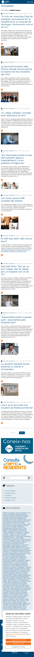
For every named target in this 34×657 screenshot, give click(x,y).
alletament (22, 514)
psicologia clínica (8, 586)
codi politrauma (13, 529)
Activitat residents (8, 13)
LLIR (18, 571)
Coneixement (18, 532)
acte (17, 514)
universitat (22, 609)
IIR (27, 561)
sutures (15, 604)
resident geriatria (14, 592)
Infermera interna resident (11, 564)
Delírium (28, 540)
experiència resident (18, 550)
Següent (22, 432)
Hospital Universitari (17, 560)
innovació (13, 567)
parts (9, 581)
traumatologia (13, 606)
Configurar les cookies (18, 647)
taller (20, 604)
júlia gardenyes (16, 570)
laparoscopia (25, 570)
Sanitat (14, 600)
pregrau (14, 584)
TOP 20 (5, 606)
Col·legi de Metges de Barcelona (14, 530)
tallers (24, 604)
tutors (10, 607)
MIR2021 (12, 578)
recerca (22, 588)
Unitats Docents (13, 609)
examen (26, 549)
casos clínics (22, 524)
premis (11, 585)
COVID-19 (24, 539)
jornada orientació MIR (16, 568)
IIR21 (10, 563)
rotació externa (13, 598)
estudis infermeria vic (17, 547)
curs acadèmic (11, 540)
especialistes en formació (20, 545)
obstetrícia (11, 579)
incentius (15, 563)
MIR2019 (26, 577)
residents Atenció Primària (18, 593)
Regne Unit (6, 589)
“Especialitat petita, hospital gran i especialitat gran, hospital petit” (16, 320)
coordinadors (7, 539)
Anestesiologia (8, 517)
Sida (24, 602)
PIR (19, 581)
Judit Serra (6, 570)
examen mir (7, 550)
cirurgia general (17, 525)
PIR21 (29, 581)
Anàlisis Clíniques (16, 515)
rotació (5, 598)
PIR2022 (24, 581)
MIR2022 (19, 578)
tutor (20, 606)
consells (17, 535)
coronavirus (16, 539)
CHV (4, 525)
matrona (5, 572)
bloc (29, 520)
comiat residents (8, 532)
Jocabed (28, 567)
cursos (18, 540)
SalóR (27, 599)
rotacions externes (9, 599)
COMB (20, 531)
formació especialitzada (11, 553)
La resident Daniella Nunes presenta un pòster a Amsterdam (15, 366)
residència (23, 591)
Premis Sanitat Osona (21, 585)
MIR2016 (13, 577)
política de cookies (16, 634)
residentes (24, 592)
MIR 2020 (6, 577)
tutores (5, 607)
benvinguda (18, 520)
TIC (28, 604)
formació (26, 552)
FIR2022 (14, 552)
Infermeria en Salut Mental (11, 566)
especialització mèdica (19, 546)
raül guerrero (15, 588)
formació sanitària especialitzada (14, 554)
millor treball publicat (20, 575)
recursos (28, 588)
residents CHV (7, 595)
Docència (6, 543)
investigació (20, 567)
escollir (21, 543)
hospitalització (20, 561)
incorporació (23, 563)
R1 (23, 586)
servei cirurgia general (14, 602)
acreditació (12, 514)
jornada (5, 568)
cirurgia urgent (18, 528)
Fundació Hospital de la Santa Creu (15, 557)
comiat (24, 531)
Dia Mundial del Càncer (18, 542)
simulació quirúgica (9, 603)
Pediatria (14, 581)
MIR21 (25, 578)
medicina (12, 572)
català (28, 524)
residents (6, 593)
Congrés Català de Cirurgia (12, 534)
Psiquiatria (18, 586)
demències (6, 542)
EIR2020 (15, 543)
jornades (27, 568)
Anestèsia (25, 515)
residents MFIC (18, 595)
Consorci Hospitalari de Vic (14, 536)
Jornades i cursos (9, 500)
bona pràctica (7, 521)
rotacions (21, 598)
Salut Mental (7, 600)
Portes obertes (8, 582)
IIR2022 (5, 563)
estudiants (6, 547)
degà (23, 540)
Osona (20, 579)
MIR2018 (19, 577)
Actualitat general (9, 493)
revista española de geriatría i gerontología (15, 595)
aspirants (6, 518)
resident (5, 592)
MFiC (11, 575)
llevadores (12, 571)
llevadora (6, 571)
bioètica (25, 520)
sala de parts (20, 599)
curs (4, 540)
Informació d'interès (9, 313)
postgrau (16, 582)
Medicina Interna (17, 574)
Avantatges (7, 495)
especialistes (7, 545)
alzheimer (6, 515)
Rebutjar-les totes (18, 643)
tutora (24, 606)
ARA (25, 517)
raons (8, 588)
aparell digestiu (18, 517)
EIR (11, 543)
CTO (29, 539)
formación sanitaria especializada (14, 556)
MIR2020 (6, 578)
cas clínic (14, 524)
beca (11, 520)
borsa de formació (19, 521)
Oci (16, 579)
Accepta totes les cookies (18, 640)
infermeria (24, 564)
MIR (29, 575)
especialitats (7, 546)
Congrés (27, 532)
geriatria (5, 559)
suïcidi (10, 604)
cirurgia (8, 525)
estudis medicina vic (16, 549)
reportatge (15, 591)
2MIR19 (5, 513)
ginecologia (13, 559)
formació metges (25, 553)
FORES (20, 552)
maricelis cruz (25, 571)
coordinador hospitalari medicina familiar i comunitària (17, 537)
